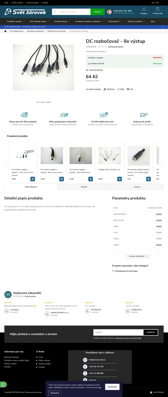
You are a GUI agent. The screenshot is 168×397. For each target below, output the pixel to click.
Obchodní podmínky (11, 357)
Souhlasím (112, 387)
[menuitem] (15, 21)
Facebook (92, 380)
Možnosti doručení (96, 70)
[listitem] (23, 162)
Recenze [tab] (84, 187)
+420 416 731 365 (96, 367)
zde (99, 387)
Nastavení (55, 393)
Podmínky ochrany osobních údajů (16, 360)
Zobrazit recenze (30, 296)
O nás (6, 3)
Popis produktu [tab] (31, 187)
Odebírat (151, 332)
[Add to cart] (32, 179)
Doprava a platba (32, 3)
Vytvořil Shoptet (158, 392)
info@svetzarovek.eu (97, 360)
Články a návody (17, 3)
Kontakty (45, 3)
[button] (6, 162)
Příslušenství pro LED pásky (126, 271)
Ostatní (159, 214)
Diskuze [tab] (137, 187)
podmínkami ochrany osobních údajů (128, 338)
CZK (157, 3)
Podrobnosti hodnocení (115, 47)
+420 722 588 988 (96, 373)
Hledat (97, 12)
